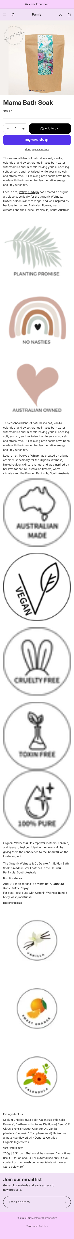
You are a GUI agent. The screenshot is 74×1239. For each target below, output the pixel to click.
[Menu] (4, 14)
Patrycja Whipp (29, 192)
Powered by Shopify (45, 1217)
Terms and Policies (37, 1226)
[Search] (13, 14)
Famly (29, 1217)
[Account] (60, 14)
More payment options (37, 149)
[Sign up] (65, 1202)
